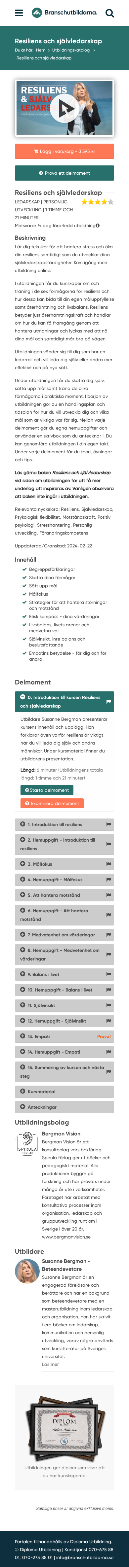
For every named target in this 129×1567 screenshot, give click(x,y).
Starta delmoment (49, 790)
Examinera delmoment (54, 803)
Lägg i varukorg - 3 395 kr (67, 151)
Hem (40, 50)
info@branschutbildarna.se (84, 1557)
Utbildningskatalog (71, 50)
